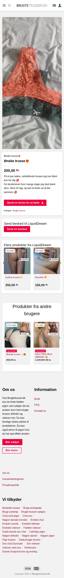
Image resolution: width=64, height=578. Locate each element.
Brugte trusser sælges (33, 511)
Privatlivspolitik (10, 485)
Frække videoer (32, 527)
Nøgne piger (47, 535)
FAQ (36, 404)
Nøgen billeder (10, 535)
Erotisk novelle (10, 523)
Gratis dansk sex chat (14, 531)
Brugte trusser (19, 210)
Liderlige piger (37, 531)
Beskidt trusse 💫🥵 (16, 354)
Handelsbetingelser (13, 479)
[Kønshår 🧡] (47, 260)
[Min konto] (60, 5)
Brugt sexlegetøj (32, 508)
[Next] (60, 269)
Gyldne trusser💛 (14, 277)
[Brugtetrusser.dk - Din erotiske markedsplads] (32, 5)
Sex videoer (33, 543)
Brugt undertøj (10, 511)
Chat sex (27, 516)
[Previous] (3, 269)
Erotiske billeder (31, 523)
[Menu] (4, 5)
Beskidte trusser (11, 508)
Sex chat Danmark (12, 543)
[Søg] (9, 5)
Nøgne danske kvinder (14, 520)
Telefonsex (30, 547)
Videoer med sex (11, 547)
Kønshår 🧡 (41, 277)
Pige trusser (9, 539)
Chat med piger (10, 516)
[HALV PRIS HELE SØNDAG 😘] (46, 335)
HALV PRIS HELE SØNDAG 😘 (43, 355)
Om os (5, 473)
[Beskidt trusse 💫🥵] (17, 335)
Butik (37, 399)
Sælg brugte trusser (29, 539)
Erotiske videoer (11, 527)
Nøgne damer (29, 535)
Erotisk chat (37, 520)
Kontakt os (40, 411)
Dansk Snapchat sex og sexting (19, 551)
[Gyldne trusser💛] (17, 260)
